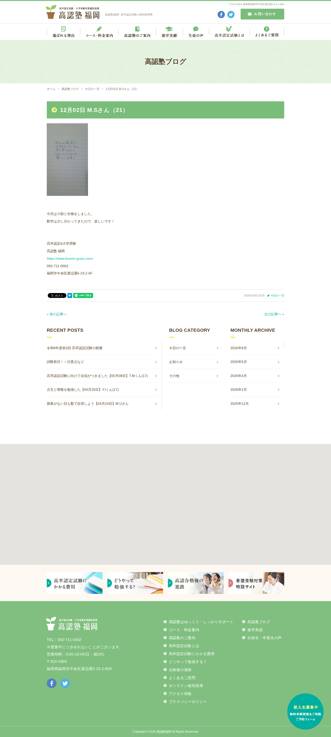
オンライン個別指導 (186, 686)
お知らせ (176, 362)
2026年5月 (238, 362)
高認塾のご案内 (182, 638)
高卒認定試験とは (184, 646)
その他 (174, 376)
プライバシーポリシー (188, 702)
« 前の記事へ (57, 314)
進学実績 (255, 630)
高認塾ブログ (258, 622)
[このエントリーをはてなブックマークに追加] (69, 295)
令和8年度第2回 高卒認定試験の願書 (74, 348)
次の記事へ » (274, 314)
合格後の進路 (180, 670)
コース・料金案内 (184, 630)
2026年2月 (238, 389)
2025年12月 (239, 403)
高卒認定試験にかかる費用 (192, 654)
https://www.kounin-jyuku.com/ (70, 258)
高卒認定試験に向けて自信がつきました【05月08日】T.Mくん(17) (97, 376)
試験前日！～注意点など (65, 362)
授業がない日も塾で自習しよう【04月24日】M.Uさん (88, 403)
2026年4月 (238, 376)
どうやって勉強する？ (188, 662)
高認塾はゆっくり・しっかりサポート (201, 622)
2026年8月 (238, 348)
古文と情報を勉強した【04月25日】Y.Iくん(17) (83, 389)
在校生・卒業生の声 (264, 638)
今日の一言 (277, 295)
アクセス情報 (180, 694)
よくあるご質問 (182, 678)
